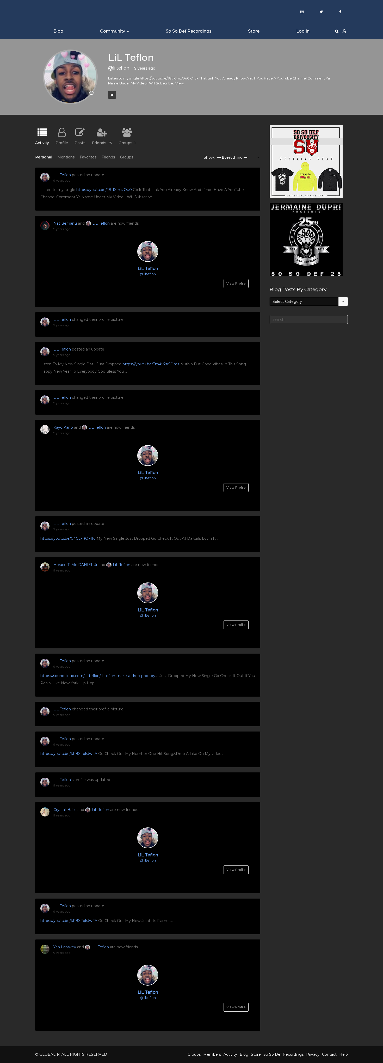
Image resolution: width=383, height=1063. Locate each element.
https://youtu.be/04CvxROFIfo (68, 538)
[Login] (344, 31)
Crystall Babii (64, 809)
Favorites (88, 157)
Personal (43, 157)
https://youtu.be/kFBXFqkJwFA (68, 753)
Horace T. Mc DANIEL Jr (75, 564)
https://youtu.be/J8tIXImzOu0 (164, 78)
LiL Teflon (62, 175)
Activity (42, 142)
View (179, 83)
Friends (102, 142)
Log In (303, 31)
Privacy (312, 1054)
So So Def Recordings (189, 31)
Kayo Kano (63, 427)
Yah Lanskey (64, 947)
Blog (58, 31)
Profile (61, 142)
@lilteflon (148, 274)
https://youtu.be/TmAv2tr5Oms (150, 364)
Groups (127, 142)
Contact (329, 1054)
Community (112, 31)
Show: (209, 157)
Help (343, 1054)
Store (254, 31)
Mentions (66, 157)
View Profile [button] (236, 283)
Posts (80, 142)
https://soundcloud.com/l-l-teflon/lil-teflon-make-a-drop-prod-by (97, 675)
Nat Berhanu (65, 223)
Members (212, 1054)
